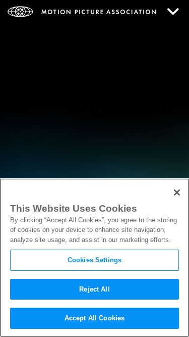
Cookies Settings (94, 260)
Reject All (94, 289)
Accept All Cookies (94, 318)
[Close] (177, 192)
